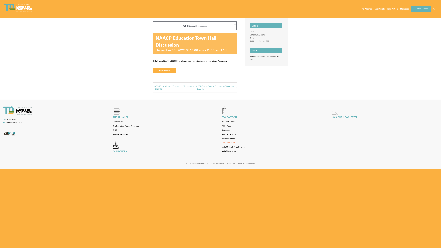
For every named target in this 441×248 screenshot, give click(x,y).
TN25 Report (227, 126)
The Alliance (121, 118)
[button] (434, 9)
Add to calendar (165, 71)
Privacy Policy (231, 163)
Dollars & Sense (228, 122)
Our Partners (118, 122)
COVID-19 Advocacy (229, 134)
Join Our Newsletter (345, 118)
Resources (226, 130)
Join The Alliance (229, 151)
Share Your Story (228, 139)
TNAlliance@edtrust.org (14, 122)
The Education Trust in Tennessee (126, 126)
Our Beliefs (120, 152)
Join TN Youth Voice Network (233, 147)
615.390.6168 (11, 119)
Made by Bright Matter (246, 163)
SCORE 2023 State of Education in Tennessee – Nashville (174, 87)
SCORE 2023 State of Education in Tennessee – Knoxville (214, 87)
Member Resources (120, 134)
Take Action (229, 118)
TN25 (115, 130)
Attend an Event (228, 143)
